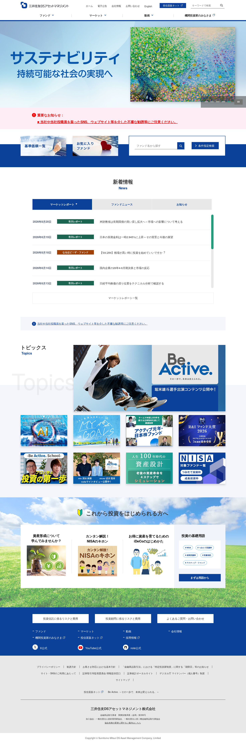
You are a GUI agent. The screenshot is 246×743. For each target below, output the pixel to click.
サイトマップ (123, 679)
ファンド (40, 631)
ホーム (89, 6)
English (148, 6)
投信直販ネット (171, 5)
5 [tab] (229, 101)
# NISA (188, 547)
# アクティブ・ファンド (195, 562)
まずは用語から (199, 578)
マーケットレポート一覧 (123, 298)
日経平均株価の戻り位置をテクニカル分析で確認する (132, 283)
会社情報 (116, 6)
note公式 (136, 648)
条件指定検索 (206, 146)
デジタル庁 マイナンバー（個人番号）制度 (182, 673)
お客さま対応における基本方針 (99, 666)
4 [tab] (223, 101)
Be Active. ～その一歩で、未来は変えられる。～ (133, 692)
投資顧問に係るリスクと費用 (123, 618)
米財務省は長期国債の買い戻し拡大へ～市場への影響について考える (141, 222)
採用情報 (131, 638)
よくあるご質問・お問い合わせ (185, 618)
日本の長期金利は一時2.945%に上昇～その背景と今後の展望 (136, 237)
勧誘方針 (71, 666)
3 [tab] (217, 101)
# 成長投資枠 (190, 555)
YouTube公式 (93, 648)
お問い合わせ (133, 6)
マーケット (87, 631)
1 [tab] (206, 101)
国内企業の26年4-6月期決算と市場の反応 (124, 268)
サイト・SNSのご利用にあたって (58, 673)
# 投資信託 (206, 555)
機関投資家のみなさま (48, 638)
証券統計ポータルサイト (140, 673)
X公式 (43, 648)
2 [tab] (212, 101)
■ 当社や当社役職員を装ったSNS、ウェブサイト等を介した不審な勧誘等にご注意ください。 (107, 121)
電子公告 (102, 6)
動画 (128, 631)
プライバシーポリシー (48, 666)
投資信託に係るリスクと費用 (60, 618)
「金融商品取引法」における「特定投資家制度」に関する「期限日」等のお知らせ (165, 666)
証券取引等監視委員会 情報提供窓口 (102, 673)
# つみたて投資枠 (204, 547)
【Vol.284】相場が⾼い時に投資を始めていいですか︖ (132, 253)
